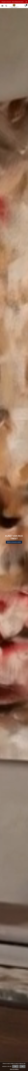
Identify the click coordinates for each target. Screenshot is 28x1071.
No (22, 1066)
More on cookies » (14, 1069)
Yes (15, 1066)
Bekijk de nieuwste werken (14, 542)
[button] (2, 6)
